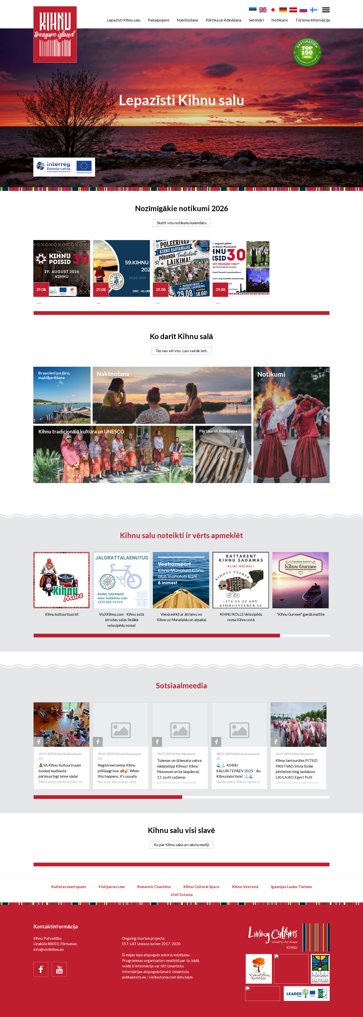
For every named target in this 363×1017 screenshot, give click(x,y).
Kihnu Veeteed (245, 886)
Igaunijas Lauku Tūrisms (291, 886)
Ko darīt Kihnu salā (181, 336)
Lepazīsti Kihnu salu (123, 20)
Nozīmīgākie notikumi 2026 (181, 208)
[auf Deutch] (283, 9)
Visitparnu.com (112, 886)
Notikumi (279, 20)
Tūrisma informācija (312, 20)
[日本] (273, 9)
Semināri (256, 20)
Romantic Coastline (154, 886)
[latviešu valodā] (293, 9)
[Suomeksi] (313, 9)
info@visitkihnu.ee (48, 949)
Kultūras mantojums (68, 886)
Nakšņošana (187, 20)
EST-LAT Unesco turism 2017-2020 (151, 943)
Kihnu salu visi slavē (181, 830)
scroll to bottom (181, 120)
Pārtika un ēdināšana (223, 20)
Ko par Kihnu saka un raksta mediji (181, 844)
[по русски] (303, 9)
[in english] (263, 9)
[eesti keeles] (253, 9)
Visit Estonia (182, 894)
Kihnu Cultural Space (201, 886)
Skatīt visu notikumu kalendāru (181, 223)
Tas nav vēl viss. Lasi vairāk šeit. (181, 350)
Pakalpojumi (158, 20)
